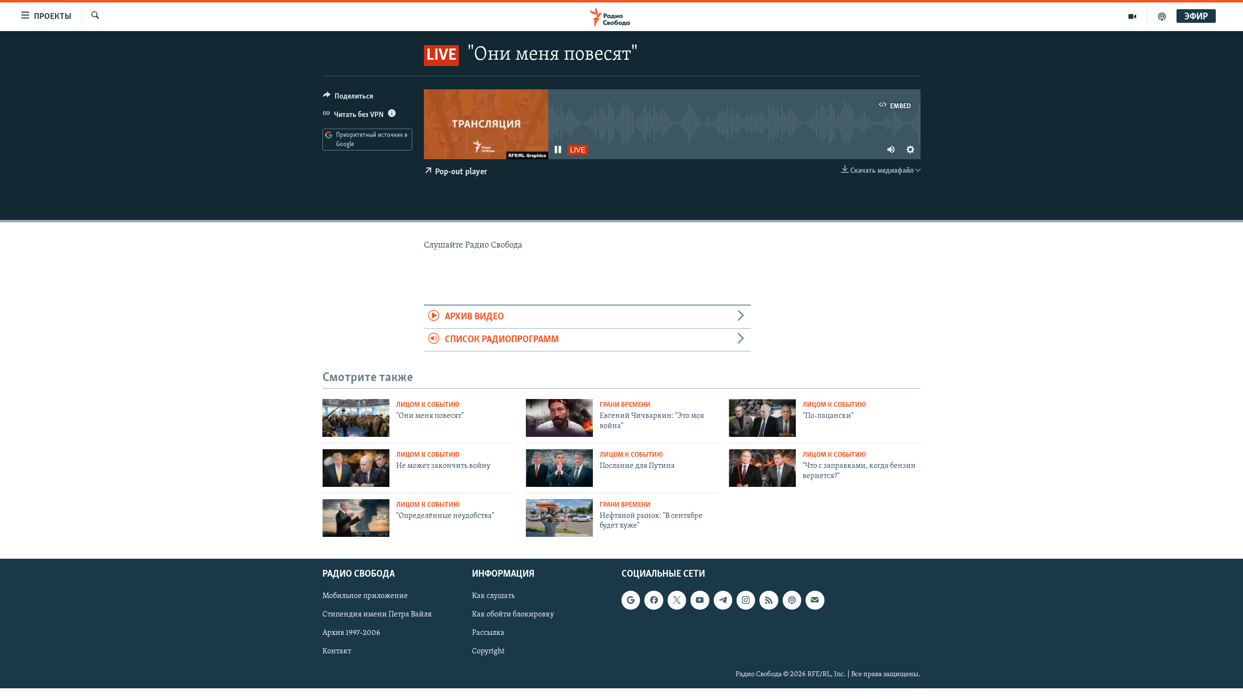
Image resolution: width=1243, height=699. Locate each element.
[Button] (348, 98)
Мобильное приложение (365, 596)
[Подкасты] (792, 600)
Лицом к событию (427, 405)
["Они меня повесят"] (355, 418)
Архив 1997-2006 (351, 633)
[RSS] (768, 600)
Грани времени (625, 405)
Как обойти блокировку (513, 615)
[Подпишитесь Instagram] (746, 600)
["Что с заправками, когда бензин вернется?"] (762, 468)
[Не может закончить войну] (355, 468)
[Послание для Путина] (559, 468)
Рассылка (488, 633)
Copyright (488, 652)
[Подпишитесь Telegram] (723, 600)
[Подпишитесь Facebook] (653, 600)
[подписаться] (815, 600)
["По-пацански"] (762, 418)
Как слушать (493, 596)
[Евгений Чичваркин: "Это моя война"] (559, 418)
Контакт (336, 652)
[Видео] (1132, 16)
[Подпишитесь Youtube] (699, 600)
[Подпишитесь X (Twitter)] (677, 600)
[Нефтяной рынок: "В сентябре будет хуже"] (559, 518)
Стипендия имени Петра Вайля (377, 615)
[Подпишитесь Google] (631, 600)
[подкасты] (1161, 16)
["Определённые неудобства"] (355, 518)
